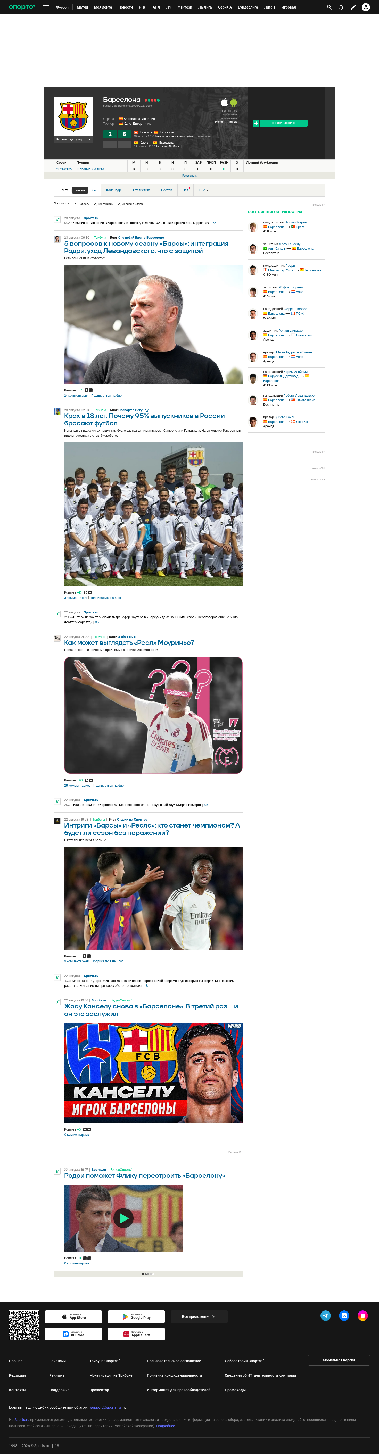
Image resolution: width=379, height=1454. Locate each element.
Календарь (114, 190)
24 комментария (76, 395)
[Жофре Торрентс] (253, 292)
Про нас (15, 1361)
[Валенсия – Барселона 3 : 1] (152, 100)
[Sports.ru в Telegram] (326, 1316)
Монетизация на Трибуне (111, 1375)
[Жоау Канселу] (253, 249)
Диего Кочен (285, 417)
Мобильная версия (339, 1360)
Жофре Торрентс (291, 287)
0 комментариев (76, 1134)
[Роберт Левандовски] (253, 400)
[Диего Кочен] (253, 422)
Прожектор (99, 1390)
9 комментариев (76, 961)
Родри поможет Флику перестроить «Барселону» (144, 1176)
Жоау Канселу (289, 244)
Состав (166, 190)
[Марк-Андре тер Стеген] (253, 357)
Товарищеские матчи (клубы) (174, 136)
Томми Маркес (297, 222)
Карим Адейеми (296, 372)
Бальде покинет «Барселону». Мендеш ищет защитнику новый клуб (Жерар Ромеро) (137, 805)
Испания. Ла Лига (167, 146)
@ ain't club (127, 636)
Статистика (142, 190)
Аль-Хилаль (277, 248)
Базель (144, 132)
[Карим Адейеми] (253, 378)
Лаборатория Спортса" (244, 1361)
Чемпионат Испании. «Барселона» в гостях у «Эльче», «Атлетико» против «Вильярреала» (141, 223)
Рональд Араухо (291, 330)
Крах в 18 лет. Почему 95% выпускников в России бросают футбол (144, 420)
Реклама (57, 1375)
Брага (300, 227)
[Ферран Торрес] (253, 313)
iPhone (219, 121)
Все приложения (196, 1317)
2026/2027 (64, 169)
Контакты (17, 1390)
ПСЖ (300, 313)
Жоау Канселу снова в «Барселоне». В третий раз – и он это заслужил (151, 1010)
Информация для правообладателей (178, 1390)
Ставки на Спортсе (132, 819)
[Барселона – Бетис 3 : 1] (149, 100)
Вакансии (57, 1361)
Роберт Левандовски (299, 395)
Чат (185, 190)
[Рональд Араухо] (253, 335)
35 (97, 622)
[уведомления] (341, 7)
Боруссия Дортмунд (283, 376)
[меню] (45, 7)
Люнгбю (302, 422)
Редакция (17, 1375)
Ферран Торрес (295, 309)
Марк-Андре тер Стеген (294, 352)
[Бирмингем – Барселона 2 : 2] (155, 100)
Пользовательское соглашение (174, 1361)
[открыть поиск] (329, 7)
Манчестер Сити (280, 270)
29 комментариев (77, 785)
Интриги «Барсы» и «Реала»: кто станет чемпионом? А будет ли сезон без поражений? (152, 829)
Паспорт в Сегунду (133, 410)
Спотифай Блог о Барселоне (141, 237)
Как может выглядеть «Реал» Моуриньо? (129, 643)
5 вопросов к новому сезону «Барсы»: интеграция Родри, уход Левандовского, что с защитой (146, 247)
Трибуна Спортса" (104, 1361)
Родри (290, 265)
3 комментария (75, 597)
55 (214, 223)
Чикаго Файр (305, 400)
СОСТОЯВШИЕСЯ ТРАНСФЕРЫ (275, 212)
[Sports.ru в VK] (345, 1316)
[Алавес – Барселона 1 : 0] (145, 100)
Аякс (299, 292)
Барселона (167, 132)
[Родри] (253, 270)
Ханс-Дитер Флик (137, 123)
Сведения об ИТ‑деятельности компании (260, 1375)
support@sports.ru (105, 1407)
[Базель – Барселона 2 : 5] (158, 100)
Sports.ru (91, 218)
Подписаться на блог (107, 395)
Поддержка (59, 1390)
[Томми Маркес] (253, 227)
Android (232, 121)
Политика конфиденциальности (174, 1375)
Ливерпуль (304, 335)
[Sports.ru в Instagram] (364, 1316)
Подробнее (165, 1426)
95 (206, 805)
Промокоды (235, 1390)
